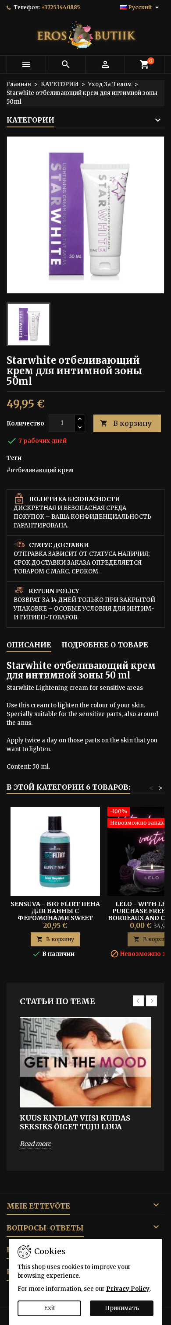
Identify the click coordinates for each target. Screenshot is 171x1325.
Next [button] (151, 1000)
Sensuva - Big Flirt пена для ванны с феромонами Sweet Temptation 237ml (55, 914)
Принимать (122, 1308)
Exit (49, 1308)
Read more (35, 1144)
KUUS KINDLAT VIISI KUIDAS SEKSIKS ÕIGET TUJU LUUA (75, 1122)
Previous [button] (138, 1000)
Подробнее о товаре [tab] (104, 644)
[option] (85, 1090)
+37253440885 (60, 7)
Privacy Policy (128, 1289)
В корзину (126, 423)
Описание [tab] (29, 644)
